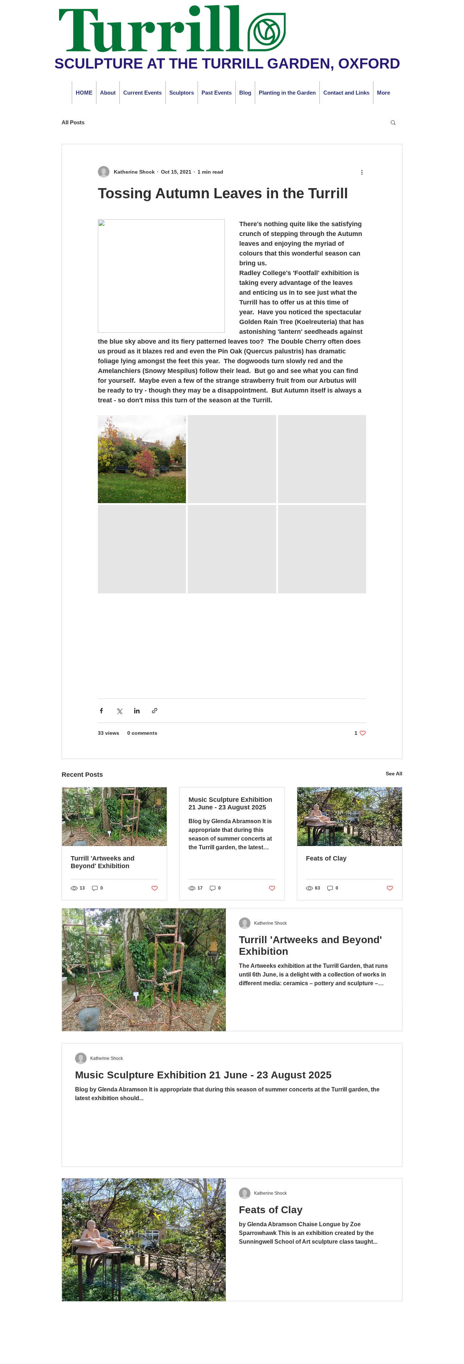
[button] (393, 122)
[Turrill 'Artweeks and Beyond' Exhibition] (114, 816)
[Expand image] (142, 459)
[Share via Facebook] (101, 710)
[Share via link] (154, 710)
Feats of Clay (326, 858)
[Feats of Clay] (349, 816)
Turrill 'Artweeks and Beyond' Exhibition (102, 862)
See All (394, 773)
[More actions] (361, 171)
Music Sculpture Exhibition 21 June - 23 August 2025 (230, 803)
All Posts (73, 122)
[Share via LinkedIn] (136, 710)
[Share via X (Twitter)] (119, 710)
